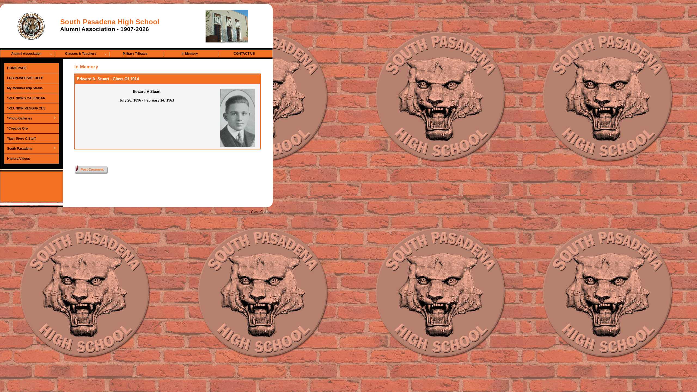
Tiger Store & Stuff (21, 138)
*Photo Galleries (18, 119)
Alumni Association (21, 54)
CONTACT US (244, 54)
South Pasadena (18, 149)
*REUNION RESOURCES (26, 108)
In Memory (190, 54)
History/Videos (18, 159)
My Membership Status (25, 88)
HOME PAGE (17, 68)
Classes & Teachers (75, 54)
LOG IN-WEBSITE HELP (25, 78)
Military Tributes (135, 54)
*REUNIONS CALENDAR (26, 98)
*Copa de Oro (17, 128)
